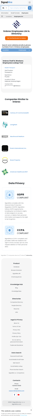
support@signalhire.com (16, 391)
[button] (16, 68)
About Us (16, 323)
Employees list (18, 16)
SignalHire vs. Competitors (16, 373)
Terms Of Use (16, 326)
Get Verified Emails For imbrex (16, 38)
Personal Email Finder (16, 356)
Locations (9, 16)
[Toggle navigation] (29, 2)
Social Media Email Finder (16, 359)
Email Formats (15, 13)
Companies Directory (16, 302)
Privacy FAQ (16, 330)
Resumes (16, 309)
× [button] (31, 410)
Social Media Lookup (16, 366)
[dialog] (16, 413)
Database (16, 267)
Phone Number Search (16, 369)
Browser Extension (16, 270)
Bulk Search (16, 363)
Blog (16, 288)
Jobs (16, 312)
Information (4, 13)
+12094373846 (16, 385)
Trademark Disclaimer (16, 345)
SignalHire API (16, 273)
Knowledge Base (16, 291)
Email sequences (16, 277)
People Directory (16, 305)
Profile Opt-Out (16, 336)
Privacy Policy (16, 333)
